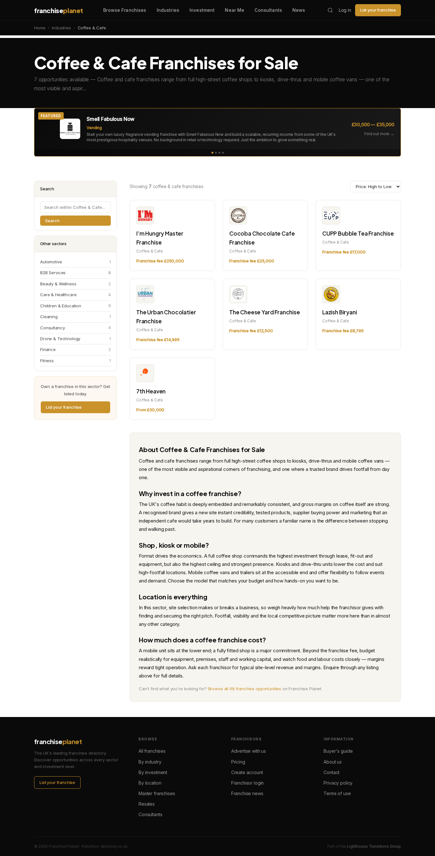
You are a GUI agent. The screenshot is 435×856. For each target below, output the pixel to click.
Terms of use (337, 793)
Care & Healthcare (75, 294)
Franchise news (247, 793)
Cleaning (75, 316)
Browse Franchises (124, 10)
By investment (153, 772)
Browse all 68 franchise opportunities (244, 688)
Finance (75, 349)
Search (52, 220)
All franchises (152, 751)
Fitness (75, 360)
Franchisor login (247, 783)
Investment (202, 10)
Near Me (234, 10)
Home (39, 27)
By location (150, 783)
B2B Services (75, 272)
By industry (150, 762)
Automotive (75, 261)
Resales (147, 804)
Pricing (238, 762)
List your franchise (378, 9)
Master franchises (157, 793)
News (298, 10)
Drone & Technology (75, 338)
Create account (247, 772)
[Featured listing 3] (219, 153)
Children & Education (75, 305)
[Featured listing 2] (216, 153)
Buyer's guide (338, 751)
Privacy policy (338, 783)
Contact (331, 772)
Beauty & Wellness (75, 283)
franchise (58, 10)
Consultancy (75, 327)
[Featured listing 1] (212, 153)
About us (333, 762)
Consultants (268, 10)
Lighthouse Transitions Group (374, 846)
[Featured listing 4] (223, 153)
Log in (345, 10)
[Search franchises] (330, 10)
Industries (168, 10)
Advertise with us (248, 751)
